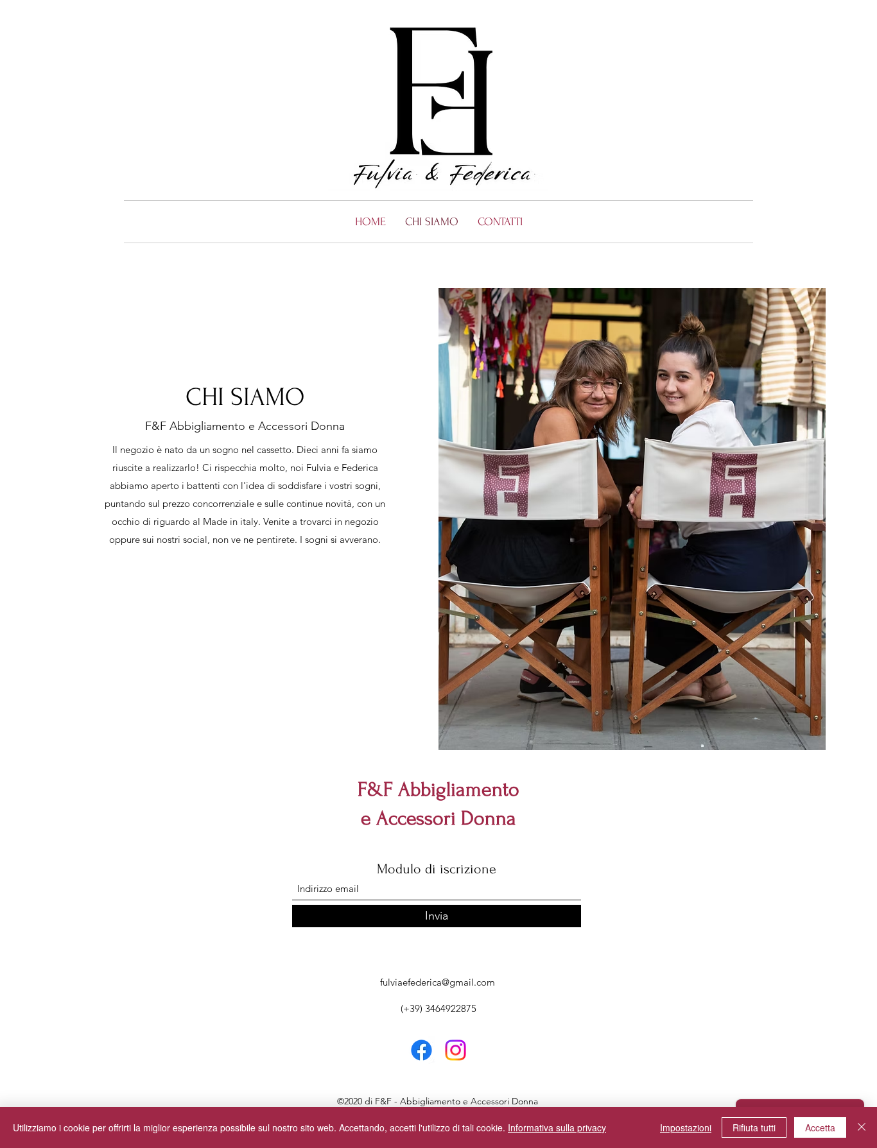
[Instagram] (455, 1050)
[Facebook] (421, 1050)
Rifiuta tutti (754, 1127)
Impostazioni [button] (685, 1127)
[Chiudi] (861, 1127)
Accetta (820, 1127)
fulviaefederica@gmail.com (437, 982)
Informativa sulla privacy (557, 1127)
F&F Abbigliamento (438, 789)
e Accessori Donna (438, 818)
